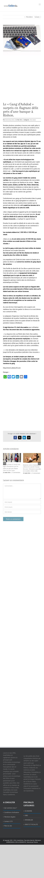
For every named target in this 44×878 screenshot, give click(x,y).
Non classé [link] (33, 120)
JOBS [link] (26, 815)
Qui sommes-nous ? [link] (10, 808)
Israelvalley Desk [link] (9, 120)
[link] (10, 5)
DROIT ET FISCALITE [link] (31, 824)
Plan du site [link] (8, 826)
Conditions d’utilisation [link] (11, 812)
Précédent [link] (29, 17)
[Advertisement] (22, 80)
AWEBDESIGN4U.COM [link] (11, 842)
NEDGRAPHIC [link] (22, 842)
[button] (4, 463)
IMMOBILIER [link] (29, 820)
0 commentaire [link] (16, 472)
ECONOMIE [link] (28, 811)
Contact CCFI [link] (8, 821)
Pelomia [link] (35, 842)
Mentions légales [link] (9, 817)
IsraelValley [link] (20, 840)
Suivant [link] (37, 17)
